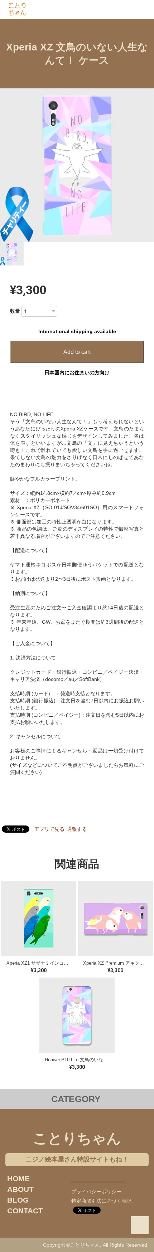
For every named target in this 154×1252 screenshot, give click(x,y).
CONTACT (25, 1211)
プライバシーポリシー (96, 1191)
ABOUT (20, 1189)
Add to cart (77, 352)
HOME (18, 1178)
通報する (77, 829)
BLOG (18, 1200)
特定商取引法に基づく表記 (101, 1201)
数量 (15, 311)
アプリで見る (49, 829)
